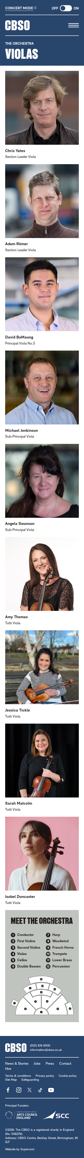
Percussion (61, 966)
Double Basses (29, 966)
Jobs (37, 1063)
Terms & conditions (18, 1075)
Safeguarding (30, 1079)
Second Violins (28, 947)
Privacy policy (45, 1075)
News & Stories (16, 1063)
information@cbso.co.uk (46, 1050)
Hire (8, 1069)
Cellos (22, 960)
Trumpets (59, 954)
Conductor (25, 935)
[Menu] (73, 25)
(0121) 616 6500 (40, 1045)
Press (50, 1063)
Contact (65, 1063)
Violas (22, 954)
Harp (56, 935)
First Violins (26, 941)
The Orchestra (19, 43)
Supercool (27, 1149)
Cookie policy (68, 1075)
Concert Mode (19, 8)
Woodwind (60, 941)
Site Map (11, 1079)
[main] (42, 529)
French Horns (63, 947)
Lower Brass (62, 960)
